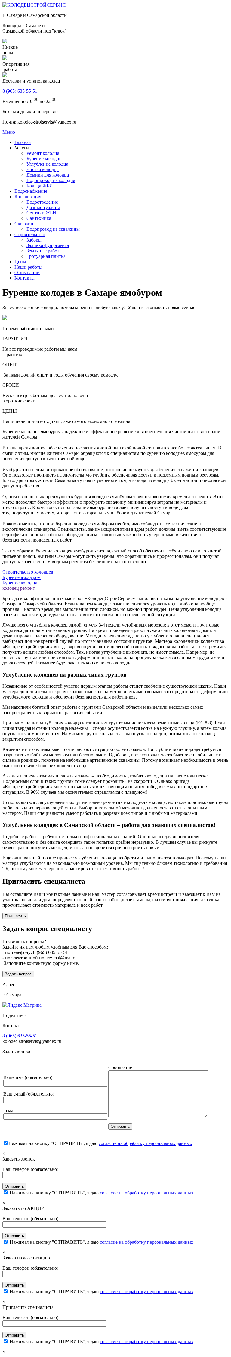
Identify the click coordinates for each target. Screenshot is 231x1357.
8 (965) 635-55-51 (19, 91)
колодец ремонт (18, 588)
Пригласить (15, 916)
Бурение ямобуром (21, 577)
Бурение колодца (19, 582)
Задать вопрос (18, 974)
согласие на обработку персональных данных (145, 1143)
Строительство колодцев (27, 571)
